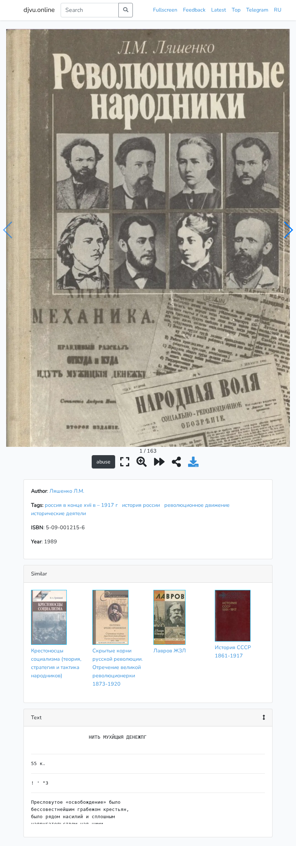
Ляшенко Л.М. (66, 491)
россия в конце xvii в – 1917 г (83, 505)
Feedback (194, 9)
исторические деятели (60, 513)
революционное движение (198, 505)
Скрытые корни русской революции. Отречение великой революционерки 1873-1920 (117, 667)
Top (236, 9)
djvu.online (39, 9)
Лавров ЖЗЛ (169, 650)
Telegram (257, 9)
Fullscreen (165, 9)
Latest (218, 9)
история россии (142, 505)
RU (277, 9)
